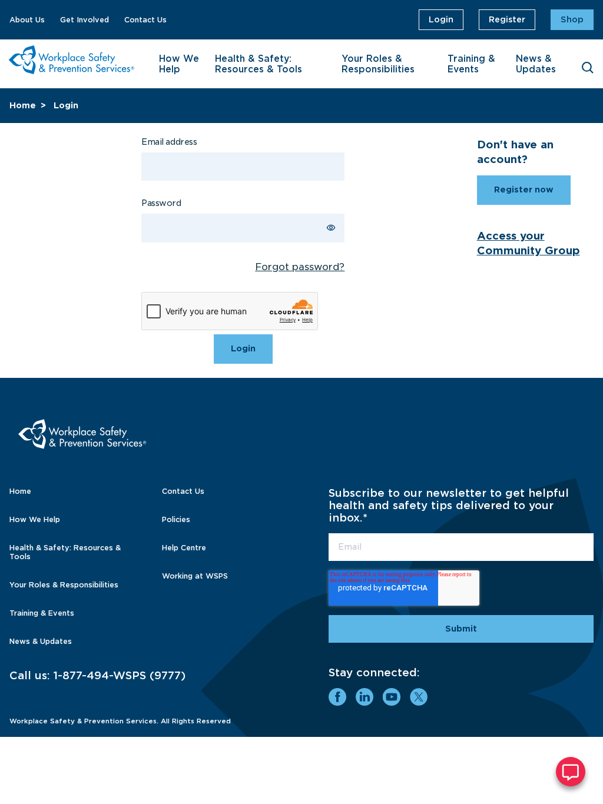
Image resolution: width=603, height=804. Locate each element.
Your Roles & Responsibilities (378, 64)
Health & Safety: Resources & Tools (258, 64)
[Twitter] (419, 697)
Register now (524, 189)
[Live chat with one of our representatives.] (570, 771)
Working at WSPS (195, 576)
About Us (27, 19)
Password (161, 203)
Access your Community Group (528, 243)
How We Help (179, 64)
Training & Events (471, 64)
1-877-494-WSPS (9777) (119, 675)
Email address (169, 142)
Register (507, 19)
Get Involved (84, 19)
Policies (176, 519)
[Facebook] (337, 697)
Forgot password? (299, 267)
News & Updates (536, 64)
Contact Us (145, 19)
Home (22, 105)
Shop (572, 19)
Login (441, 19)
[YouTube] (391, 697)
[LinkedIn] (364, 697)
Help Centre (184, 547)
